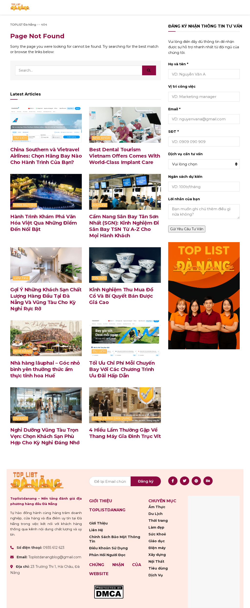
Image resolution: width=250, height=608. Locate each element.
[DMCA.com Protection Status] (109, 591)
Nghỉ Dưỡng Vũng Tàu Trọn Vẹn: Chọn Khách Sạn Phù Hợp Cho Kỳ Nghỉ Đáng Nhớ (44, 436)
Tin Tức (99, 278)
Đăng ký (146, 481)
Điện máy (157, 547)
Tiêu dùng (158, 568)
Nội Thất (156, 561)
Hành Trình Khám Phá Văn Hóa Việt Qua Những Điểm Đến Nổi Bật (43, 223)
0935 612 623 (53, 547)
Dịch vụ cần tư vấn (185, 154)
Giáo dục (156, 541)
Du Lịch (20, 138)
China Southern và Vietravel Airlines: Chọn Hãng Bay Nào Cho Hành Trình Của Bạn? (46, 156)
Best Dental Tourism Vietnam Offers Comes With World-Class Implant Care (124, 156)
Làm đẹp (156, 527)
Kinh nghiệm (25, 205)
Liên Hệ (96, 530)
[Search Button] (149, 70)
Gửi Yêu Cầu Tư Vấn (186, 229)
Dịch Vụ (99, 205)
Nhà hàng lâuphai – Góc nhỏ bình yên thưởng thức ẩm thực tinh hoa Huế (45, 369)
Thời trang (158, 520)
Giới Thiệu (98, 523)
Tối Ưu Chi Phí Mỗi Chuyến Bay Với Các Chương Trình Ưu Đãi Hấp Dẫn (122, 369)
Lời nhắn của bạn (184, 199)
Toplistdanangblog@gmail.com (54, 557)
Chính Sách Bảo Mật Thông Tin (114, 538)
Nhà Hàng (22, 351)
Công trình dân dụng (112, 418)
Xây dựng (157, 554)
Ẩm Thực (156, 506)
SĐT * (173, 131)
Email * (174, 109)
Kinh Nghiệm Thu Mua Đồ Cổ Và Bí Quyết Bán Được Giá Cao (121, 296)
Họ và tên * (178, 64)
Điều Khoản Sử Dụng (108, 548)
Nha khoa (101, 138)
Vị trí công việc (182, 86)
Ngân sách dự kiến (185, 176)
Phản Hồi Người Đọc (107, 554)
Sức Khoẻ (157, 534)
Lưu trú (21, 278)
